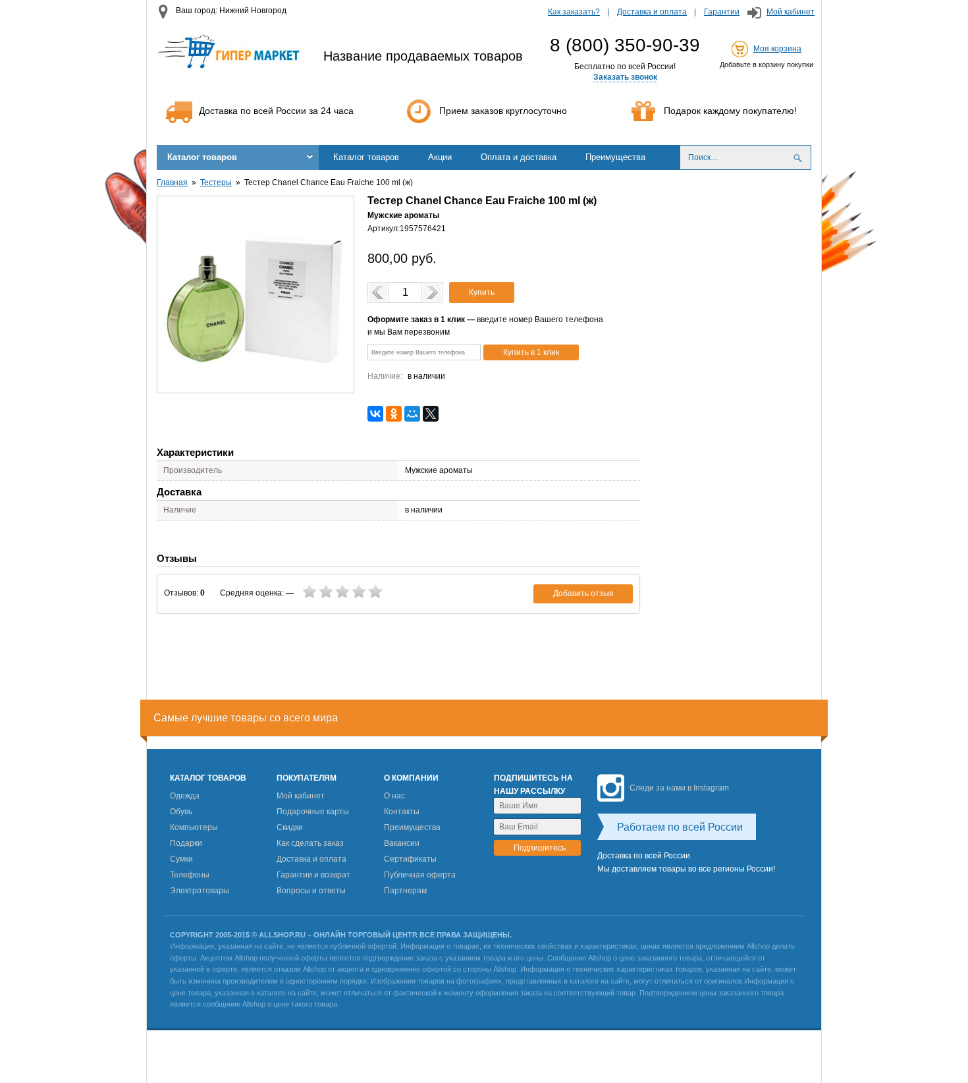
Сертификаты (410, 859)
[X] (431, 414)
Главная (172, 182)
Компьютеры (194, 827)
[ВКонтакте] (375, 414)
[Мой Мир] (412, 414)
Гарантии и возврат (313, 874)
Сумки (181, 859)
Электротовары (199, 890)
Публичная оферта (420, 874)
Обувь (181, 811)
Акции (440, 157)
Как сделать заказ (310, 843)
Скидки (290, 827)
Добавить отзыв (583, 593)
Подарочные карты (313, 811)
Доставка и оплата (652, 11)
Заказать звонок (625, 77)
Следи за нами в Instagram (679, 787)
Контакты (401, 811)
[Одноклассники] (394, 414)
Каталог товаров (202, 157)
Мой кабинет (790, 11)
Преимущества (615, 157)
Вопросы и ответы (311, 890)
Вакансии (401, 843)
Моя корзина (777, 48)
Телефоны (189, 874)
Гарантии (721, 11)
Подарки (186, 843)
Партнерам (405, 890)
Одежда (185, 795)
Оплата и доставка (518, 157)
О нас (394, 795)
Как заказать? (574, 11)
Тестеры (216, 182)
